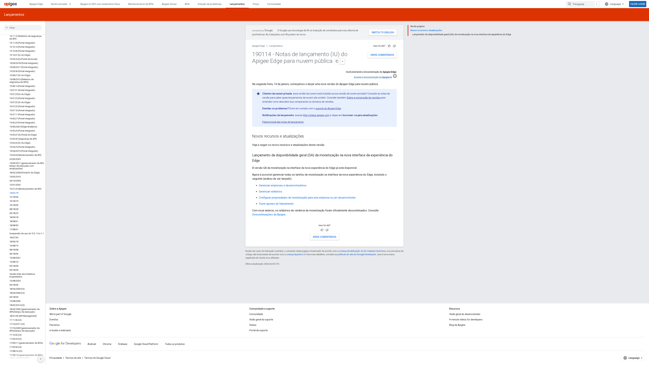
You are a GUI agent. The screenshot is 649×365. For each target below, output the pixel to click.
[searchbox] (22, 27)
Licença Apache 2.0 (295, 254)
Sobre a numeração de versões (363, 97)
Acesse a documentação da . (373, 77)
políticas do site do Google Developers (357, 254)
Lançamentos (237, 4)
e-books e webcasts (60, 330)
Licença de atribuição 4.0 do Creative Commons (362, 251)
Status (252, 325)
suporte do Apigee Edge (328, 108)
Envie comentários (382, 55)
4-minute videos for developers (466, 319)
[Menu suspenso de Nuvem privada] (71, 4)
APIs (187, 4)
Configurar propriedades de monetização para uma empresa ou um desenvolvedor (307, 197)
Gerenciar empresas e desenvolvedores (282, 185)
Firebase (122, 344)
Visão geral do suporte (261, 319)
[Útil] (389, 45)
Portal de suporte (258, 330)
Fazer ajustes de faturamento (276, 203)
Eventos (54, 319)
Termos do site (73, 358)
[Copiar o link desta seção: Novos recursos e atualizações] (307, 137)
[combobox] (583, 4)
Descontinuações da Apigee (268, 214)
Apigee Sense (169, 4)
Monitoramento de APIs (141, 4)
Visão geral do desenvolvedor (464, 314)
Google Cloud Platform (146, 344)
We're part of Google (60, 314)
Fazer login (637, 4)
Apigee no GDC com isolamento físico (100, 4)
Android (92, 344)
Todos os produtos (175, 344)
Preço (256, 4)
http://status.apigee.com (316, 115)
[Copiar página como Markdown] (337, 61)
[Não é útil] (394, 45)
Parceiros (55, 325)
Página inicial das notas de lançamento (283, 122)
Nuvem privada (59, 4)
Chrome (107, 344)
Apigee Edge (36, 4)
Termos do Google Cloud (97, 358)
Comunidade (274, 4)
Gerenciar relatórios (270, 191)
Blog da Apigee (457, 325)
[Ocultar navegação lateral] (40, 359)
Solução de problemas (210, 4)
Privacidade (56, 358)
